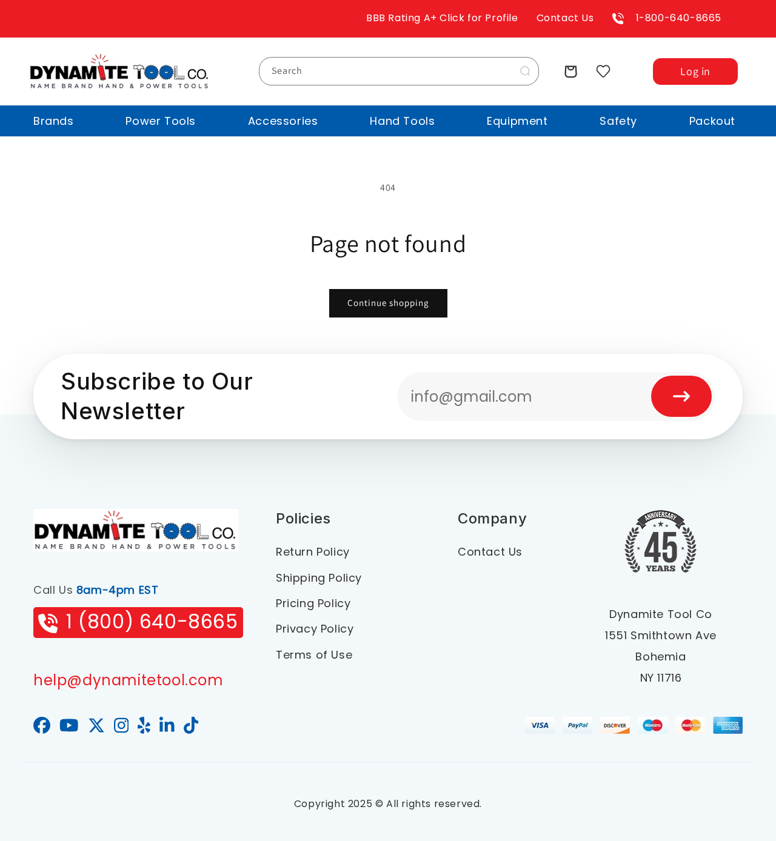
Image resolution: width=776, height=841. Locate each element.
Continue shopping (388, 302)
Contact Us (565, 18)
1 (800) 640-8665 (152, 621)
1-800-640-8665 (678, 18)
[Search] (525, 71)
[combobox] (398, 71)
